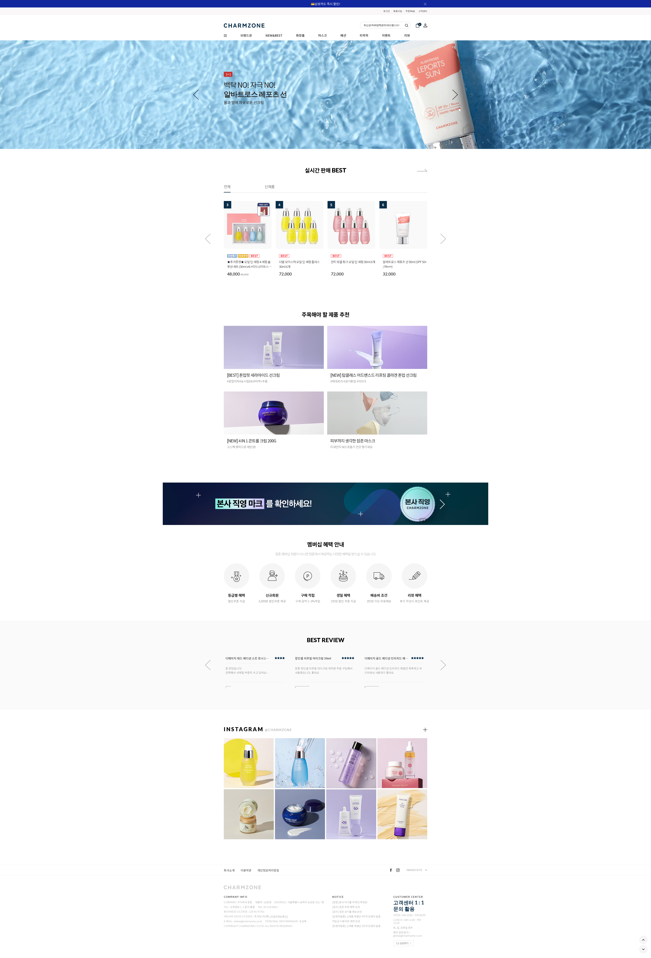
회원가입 (397, 11)
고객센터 (422, 11)
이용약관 (246, 870)
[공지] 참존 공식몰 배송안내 (347, 911)
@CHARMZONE (278, 730)
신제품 (269, 186)
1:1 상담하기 (402, 943)
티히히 (364, 35)
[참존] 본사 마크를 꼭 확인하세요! (350, 902)
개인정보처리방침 (268, 870)
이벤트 (386, 35)
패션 (343, 35)
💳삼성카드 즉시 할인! (325, 4)
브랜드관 (246, 35)
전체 (227, 186)
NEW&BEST (273, 35)
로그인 (386, 11)
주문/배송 (410, 11)
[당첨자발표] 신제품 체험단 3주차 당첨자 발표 (356, 926)
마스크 (322, 35)
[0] (417, 25)
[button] (455, 95)
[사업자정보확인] (279, 916)
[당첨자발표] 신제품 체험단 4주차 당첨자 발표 (356, 916)
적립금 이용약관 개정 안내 (346, 921)
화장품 (300, 35)
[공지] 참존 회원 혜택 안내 (346, 907)
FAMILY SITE (415, 869)
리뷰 (407, 35)
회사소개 (229, 870)
